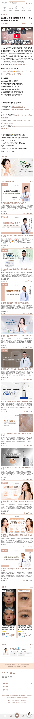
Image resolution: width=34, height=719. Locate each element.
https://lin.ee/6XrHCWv (20, 64)
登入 (27, 3)
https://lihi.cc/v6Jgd (18, 107)
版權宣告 (10, 700)
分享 (31, 24)
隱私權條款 (23, 700)
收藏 (25, 24)
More (31, 181)
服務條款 (17, 700)
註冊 (30, 3)
